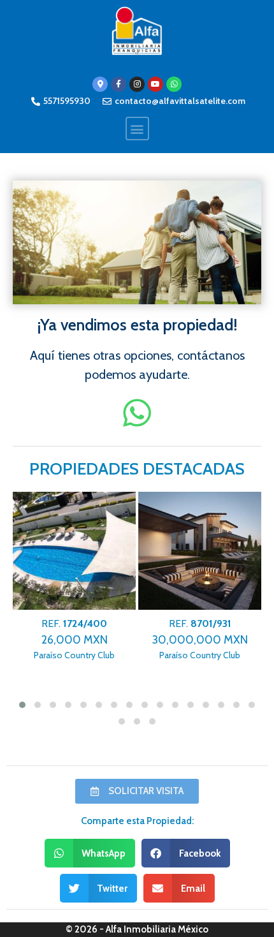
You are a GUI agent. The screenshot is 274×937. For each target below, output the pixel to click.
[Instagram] (137, 84)
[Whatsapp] (174, 84)
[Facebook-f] (118, 84)
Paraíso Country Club (74, 639)
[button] (137, 128)
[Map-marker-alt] (100, 84)
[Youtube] (155, 84)
